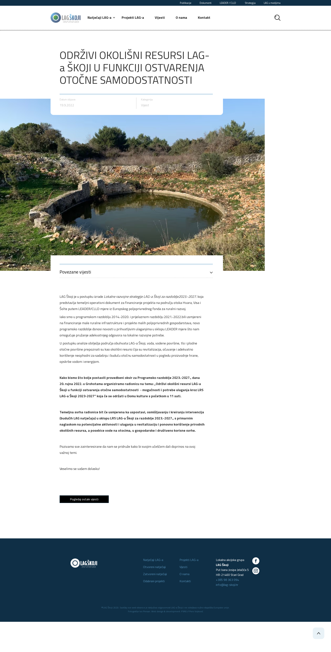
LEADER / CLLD (228, 3)
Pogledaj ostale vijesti (84, 499)
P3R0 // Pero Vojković (192, 611)
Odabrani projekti (154, 581)
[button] (101, 17)
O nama (181, 17)
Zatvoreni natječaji (155, 574)
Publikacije (185, 3)
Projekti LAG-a (133, 17)
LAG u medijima (272, 3)
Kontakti (185, 581)
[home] (65, 17)
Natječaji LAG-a (153, 560)
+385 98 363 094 (227, 579)
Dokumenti (205, 3)
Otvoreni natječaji (154, 567)
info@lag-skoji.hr (227, 584)
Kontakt (204, 17)
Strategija (250, 3)
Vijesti (160, 17)
